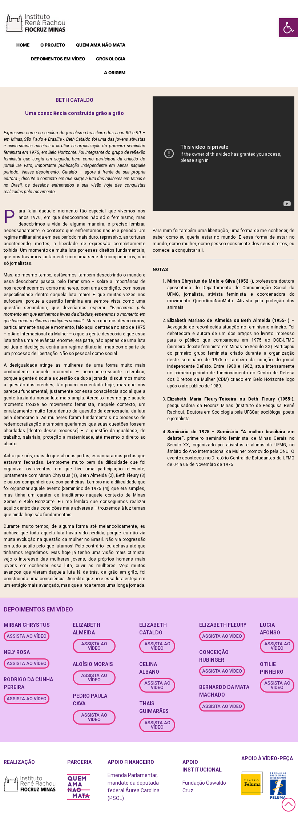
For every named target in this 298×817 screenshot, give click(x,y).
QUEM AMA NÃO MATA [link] (100, 45)
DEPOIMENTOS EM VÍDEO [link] (58, 58)
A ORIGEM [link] (114, 72)
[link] (288, 27)
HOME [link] (22, 45)
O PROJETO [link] (52, 45)
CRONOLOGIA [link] (110, 58)
